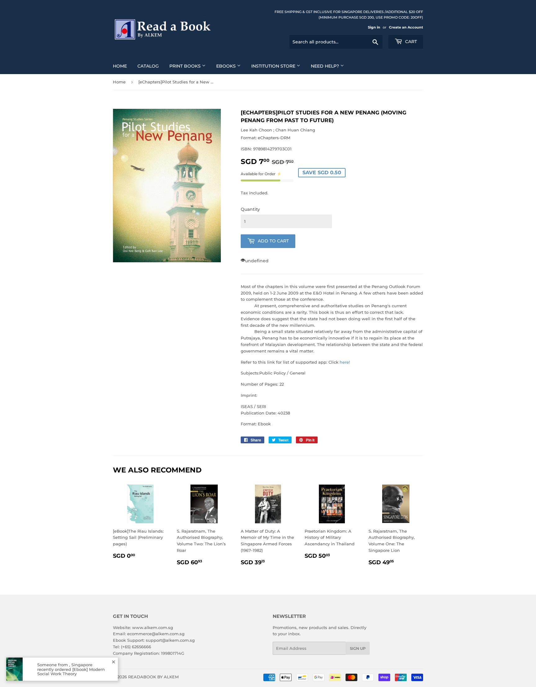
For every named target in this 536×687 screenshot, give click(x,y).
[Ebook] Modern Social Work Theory (71, 671)
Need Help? (325, 66)
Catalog (148, 66)
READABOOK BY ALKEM (153, 676)
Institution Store (274, 66)
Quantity (250, 209)
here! (345, 362)
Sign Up (358, 648)
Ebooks (226, 66)
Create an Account (406, 27)
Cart (410, 41)
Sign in (374, 27)
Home (120, 66)
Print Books (185, 66)
